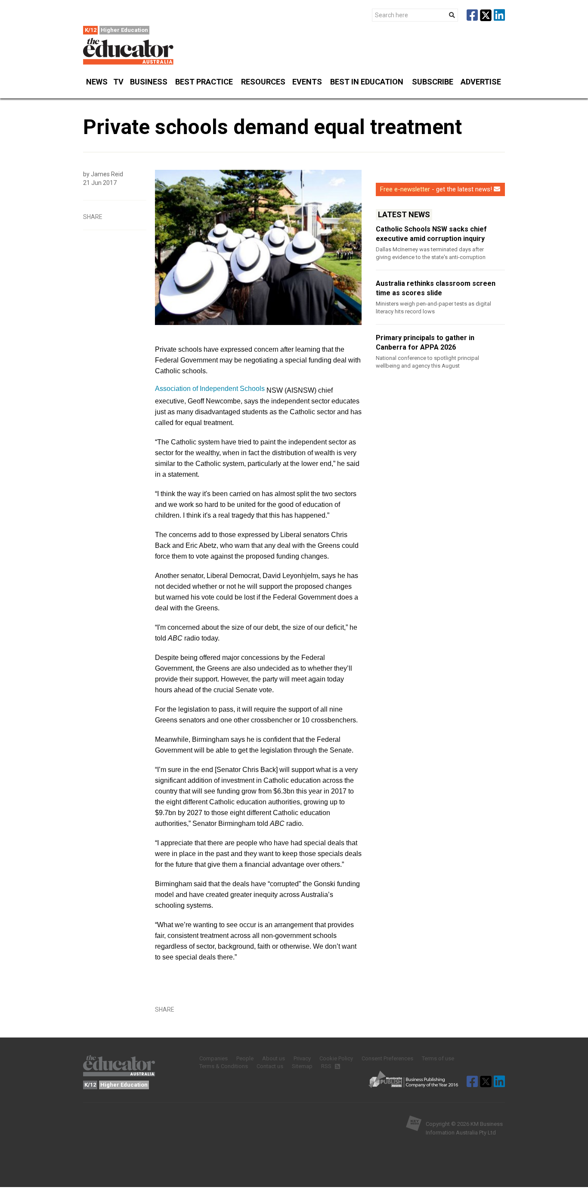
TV (118, 81)
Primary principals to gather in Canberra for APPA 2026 (425, 342)
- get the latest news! (436, 189)
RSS (327, 1066)
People (245, 1058)
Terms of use (438, 1058)
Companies (213, 1058)
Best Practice (204, 81)
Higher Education (124, 30)
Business (148, 81)
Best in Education (366, 81)
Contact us (270, 1066)
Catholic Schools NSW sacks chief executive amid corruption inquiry (431, 234)
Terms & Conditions (223, 1066)
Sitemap (302, 1066)
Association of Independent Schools (210, 388)
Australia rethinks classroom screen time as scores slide (435, 288)
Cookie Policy (336, 1058)
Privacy (302, 1058)
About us (273, 1058)
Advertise (481, 81)
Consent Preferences (387, 1058)
